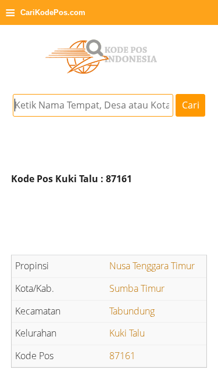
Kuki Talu (127, 333)
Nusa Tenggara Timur (152, 265)
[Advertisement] (109, 222)
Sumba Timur (137, 288)
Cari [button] (190, 105)
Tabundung (132, 311)
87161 (122, 355)
